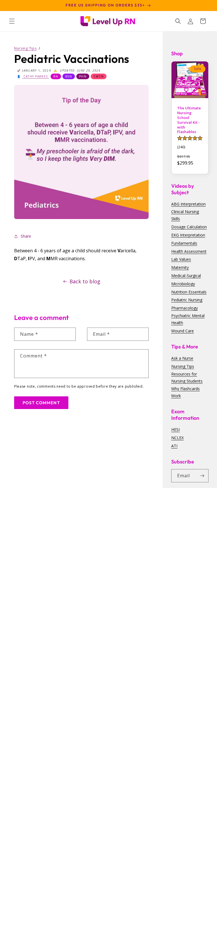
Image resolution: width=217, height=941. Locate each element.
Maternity (180, 267)
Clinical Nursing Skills (185, 215)
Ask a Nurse (182, 358)
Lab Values (181, 259)
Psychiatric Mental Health (188, 319)
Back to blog (85, 281)
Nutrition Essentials (189, 292)
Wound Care (182, 330)
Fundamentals (184, 243)
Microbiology (183, 283)
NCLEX (177, 437)
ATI (174, 446)
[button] (12, 21)
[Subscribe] (202, 475)
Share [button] (26, 236)
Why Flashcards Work (185, 392)
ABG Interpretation (188, 204)
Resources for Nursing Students (187, 377)
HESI (175, 429)
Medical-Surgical (186, 275)
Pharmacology (184, 308)
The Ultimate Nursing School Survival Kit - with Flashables (189, 120)
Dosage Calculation (189, 226)
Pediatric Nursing (186, 299)
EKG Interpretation (188, 235)
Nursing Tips (182, 366)
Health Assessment (189, 251)
